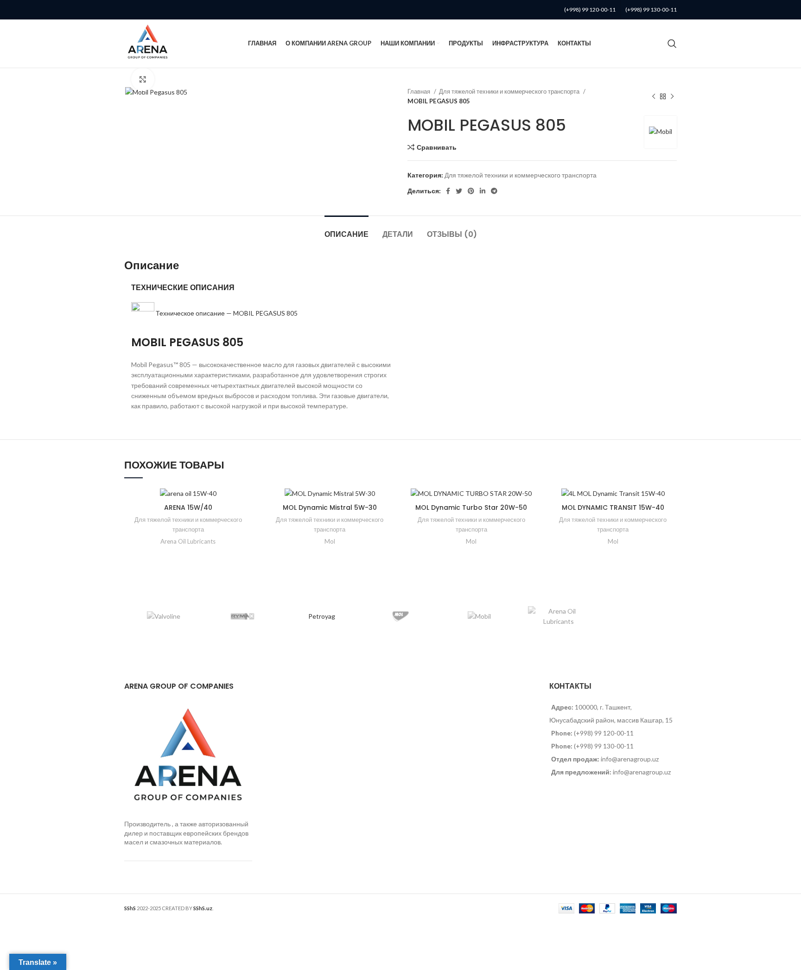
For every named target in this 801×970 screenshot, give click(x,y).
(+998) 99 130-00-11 (651, 9)
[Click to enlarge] (142, 79)
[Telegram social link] (494, 191)
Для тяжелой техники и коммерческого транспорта (510, 91)
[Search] (672, 43)
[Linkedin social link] (482, 191)
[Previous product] (653, 96)
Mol (329, 541)
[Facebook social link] (448, 191)
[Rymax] (242, 616)
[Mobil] (479, 616)
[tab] (346, 230)
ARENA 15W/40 (188, 507)
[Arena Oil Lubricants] (558, 616)
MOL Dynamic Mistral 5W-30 (330, 507)
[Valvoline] (163, 616)
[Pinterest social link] (471, 191)
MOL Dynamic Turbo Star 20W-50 (471, 507)
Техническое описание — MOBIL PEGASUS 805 (227, 313)
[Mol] (400, 616)
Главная (419, 91)
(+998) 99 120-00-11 (590, 9)
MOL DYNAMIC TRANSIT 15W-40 (613, 507)
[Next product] (672, 96)
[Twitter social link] (459, 191)
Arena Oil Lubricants (188, 541)
